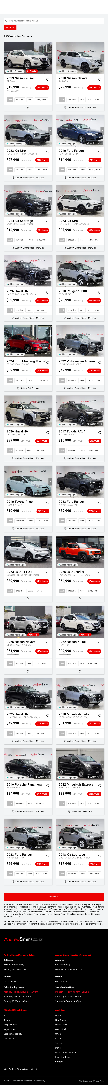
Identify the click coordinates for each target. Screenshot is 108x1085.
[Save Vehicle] (47, 80)
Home (58, 1015)
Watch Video (96, 143)
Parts (58, 1047)
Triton (7, 1020)
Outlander (9, 1038)
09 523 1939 (61, 981)
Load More (54, 896)
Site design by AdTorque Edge (91, 1081)
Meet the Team (62, 1057)
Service (58, 1043)
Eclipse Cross (10, 1024)
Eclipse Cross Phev (13, 1034)
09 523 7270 (10, 981)
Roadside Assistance (65, 1052)
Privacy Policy (39, 1081)
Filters (11, 28)
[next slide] (50, 58)
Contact (59, 1061)
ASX (6, 1015)
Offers (58, 1034)
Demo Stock (61, 1024)
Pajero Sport (10, 1029)
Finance (59, 1038)
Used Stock (60, 1029)
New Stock (60, 1020)
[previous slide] (6, 58)
